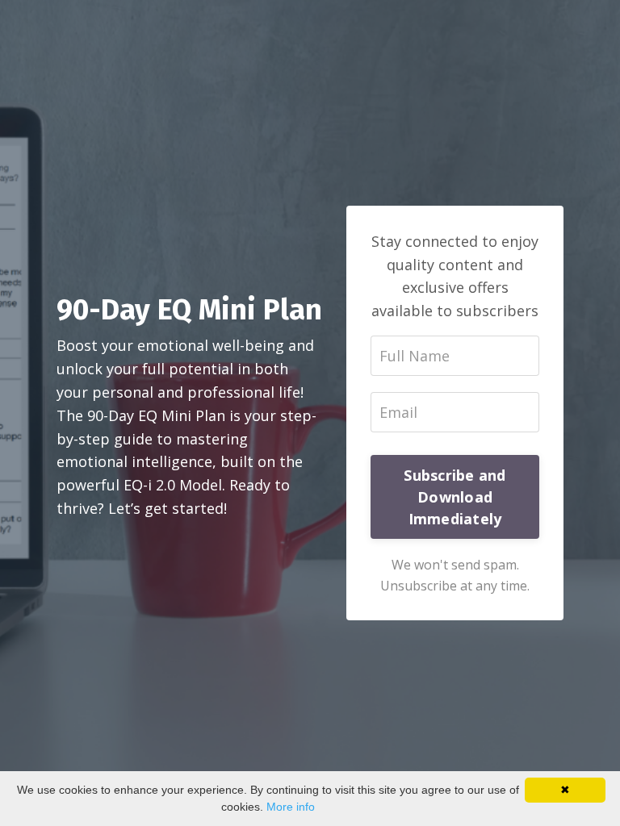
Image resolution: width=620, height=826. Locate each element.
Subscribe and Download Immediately (454, 496)
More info (290, 806)
